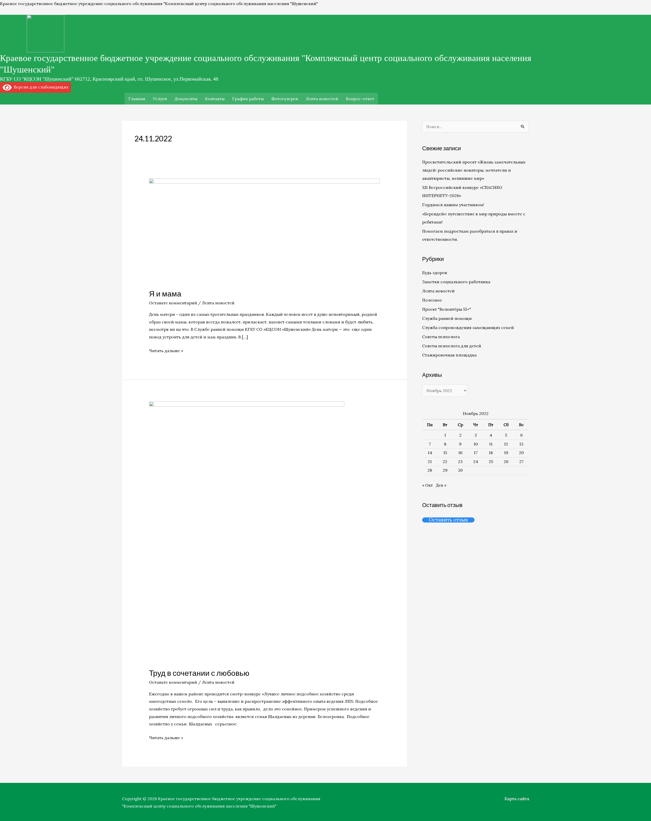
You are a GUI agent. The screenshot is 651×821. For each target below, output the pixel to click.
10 (476, 443)
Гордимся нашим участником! (453, 204)
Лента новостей (322, 98)
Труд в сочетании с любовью (199, 672)
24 (475, 461)
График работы (248, 98)
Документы (186, 98)
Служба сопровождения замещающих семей (468, 327)
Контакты (215, 98)
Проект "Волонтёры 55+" (446, 309)
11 (491, 443)
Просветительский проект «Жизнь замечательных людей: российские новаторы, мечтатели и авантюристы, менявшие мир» (473, 170)
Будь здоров (434, 272)
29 (445, 470)
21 (430, 461)
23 (460, 461)
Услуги (160, 98)
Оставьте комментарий (173, 302)
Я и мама (165, 293)
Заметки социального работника (456, 281)
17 (476, 452)
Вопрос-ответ (360, 98)
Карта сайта (517, 798)
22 (445, 461)
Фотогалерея (284, 98)
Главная (136, 98)
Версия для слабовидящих (40, 86)
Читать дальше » (166, 350)
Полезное (432, 300)
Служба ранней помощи (447, 318)
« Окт (427, 485)
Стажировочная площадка (449, 354)
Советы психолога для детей (451, 345)
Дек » (441, 485)
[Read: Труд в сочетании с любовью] (246, 531)
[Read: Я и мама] (264, 229)
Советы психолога (441, 336)
